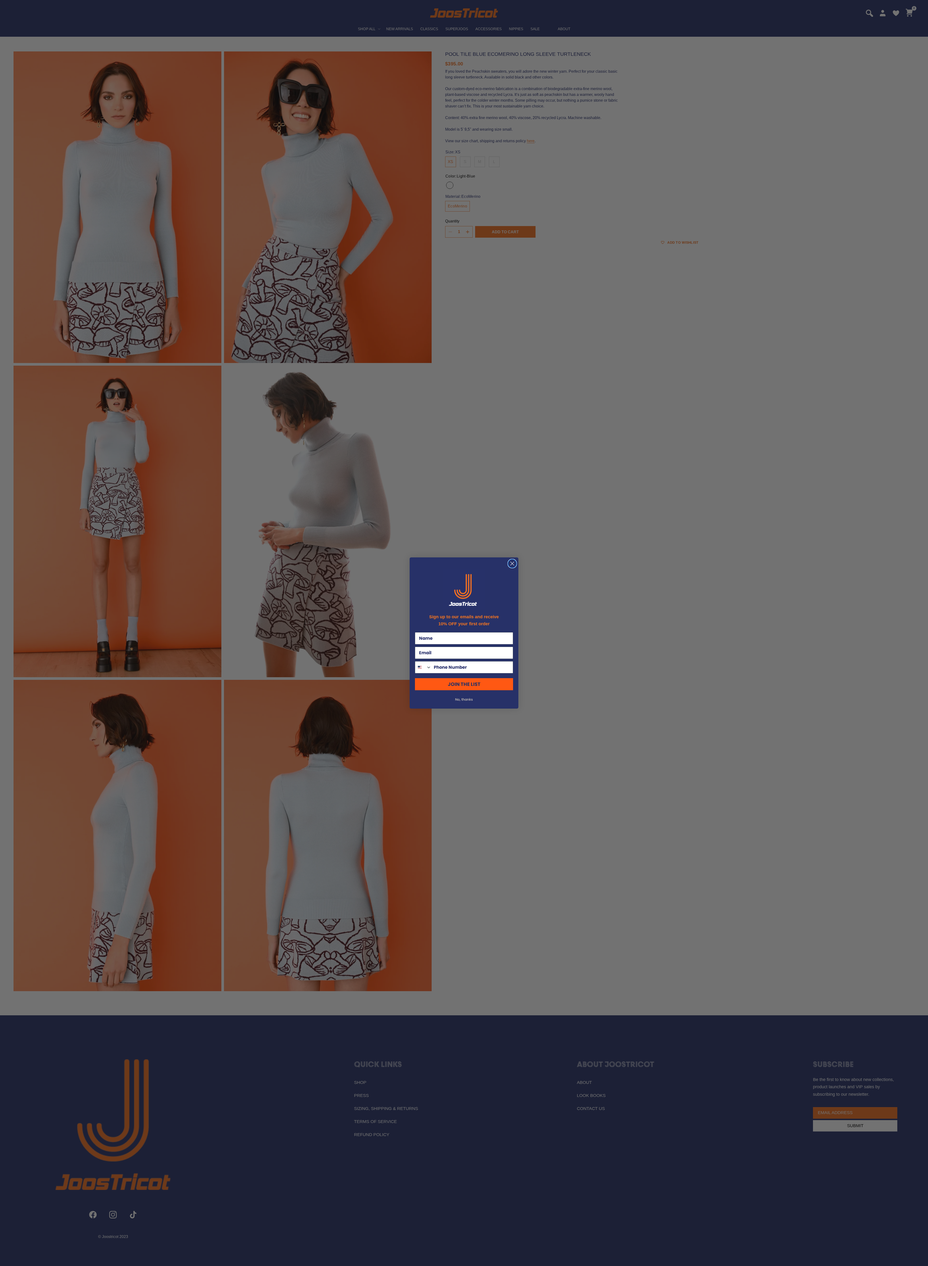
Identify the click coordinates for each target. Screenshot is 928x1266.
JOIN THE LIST (464, 684)
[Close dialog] (512, 563)
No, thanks (464, 699)
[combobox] (423, 667)
